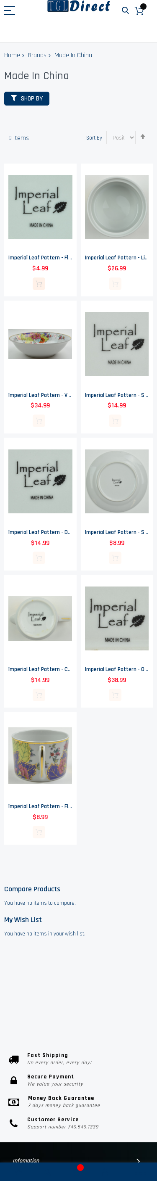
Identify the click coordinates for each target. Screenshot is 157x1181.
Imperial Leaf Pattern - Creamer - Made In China (65, 669)
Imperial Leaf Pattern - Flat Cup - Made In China (65, 806)
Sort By (94, 138)
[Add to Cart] (39, 283)
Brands (37, 55)
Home (12, 55)
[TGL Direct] (78, 6)
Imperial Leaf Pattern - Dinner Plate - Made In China (69, 532)
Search (125, 10)
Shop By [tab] (32, 98)
